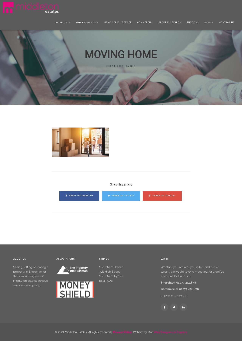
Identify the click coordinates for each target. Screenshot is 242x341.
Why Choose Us (86, 22)
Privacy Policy (122, 332)
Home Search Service (118, 22)
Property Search (169, 22)
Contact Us (226, 22)
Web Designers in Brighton (170, 332)
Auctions (193, 22)
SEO (132, 66)
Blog (207, 22)
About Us (62, 22)
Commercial (145, 22)
